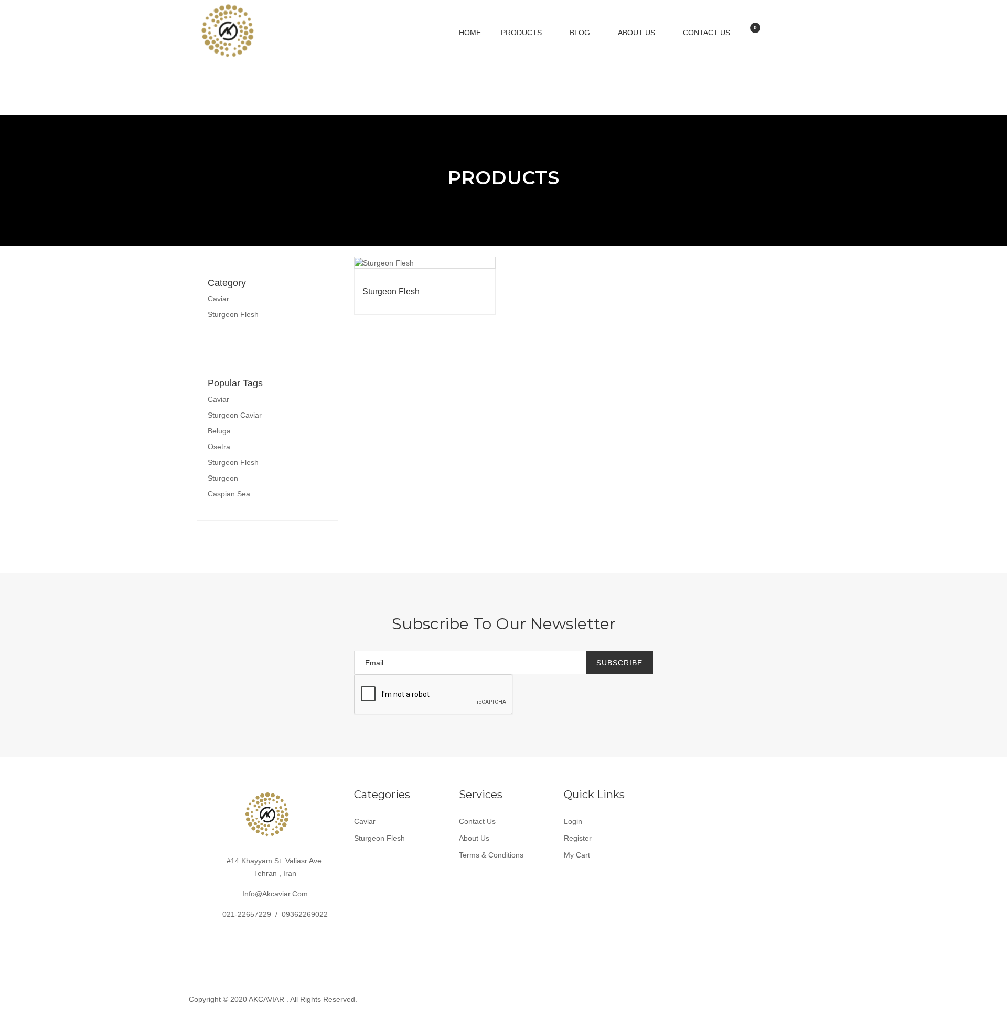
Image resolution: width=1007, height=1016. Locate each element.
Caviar (218, 298)
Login (573, 821)
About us (637, 32)
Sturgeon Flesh (233, 314)
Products (522, 32)
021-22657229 (246, 914)
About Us (474, 838)
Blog (581, 32)
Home (470, 32)
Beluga (219, 431)
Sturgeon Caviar (235, 415)
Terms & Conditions (491, 855)
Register (578, 838)
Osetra (219, 446)
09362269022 (305, 914)
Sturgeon (223, 478)
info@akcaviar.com (275, 894)
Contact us (706, 32)
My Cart (577, 855)
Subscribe (619, 663)
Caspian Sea (229, 494)
